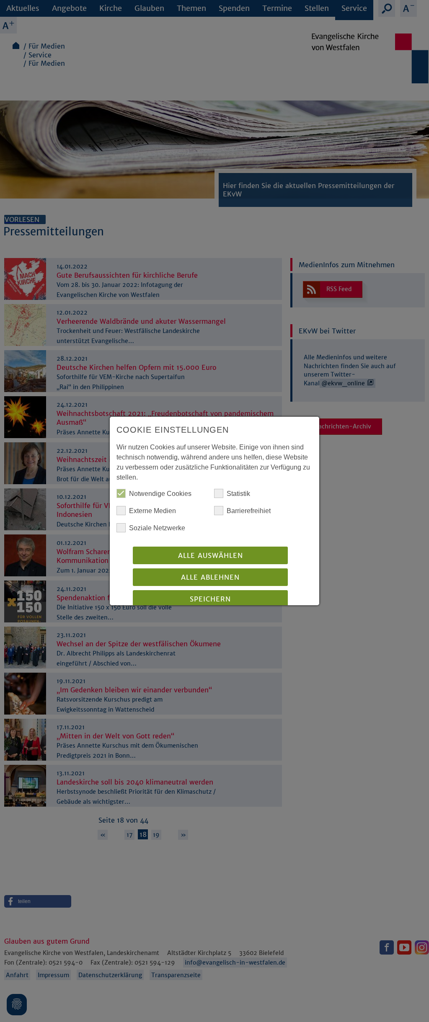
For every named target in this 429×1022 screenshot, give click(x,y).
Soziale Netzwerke (157, 528)
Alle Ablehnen (210, 577)
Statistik (238, 493)
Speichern (210, 599)
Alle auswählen (210, 555)
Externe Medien (152, 510)
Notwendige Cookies (160, 493)
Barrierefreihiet (249, 510)
